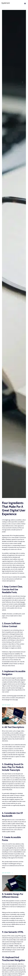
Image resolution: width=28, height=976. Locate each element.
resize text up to (9, 924)
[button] (25, 3)
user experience (13, 573)
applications (12, 555)
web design (13, 553)
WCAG (3, 655)
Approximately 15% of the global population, (13, 535)
